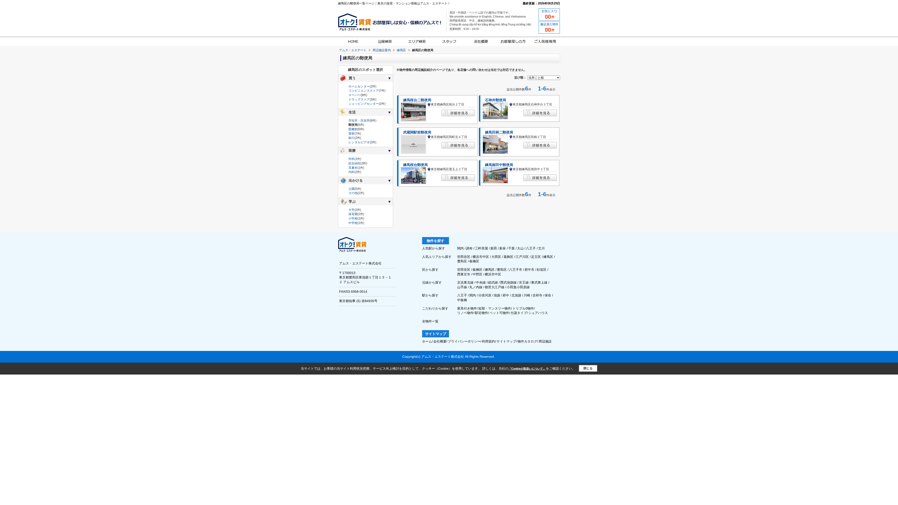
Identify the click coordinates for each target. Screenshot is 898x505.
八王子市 (515, 269)
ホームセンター (359, 86)
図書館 (353, 129)
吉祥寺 (537, 295)
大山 (521, 248)
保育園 (353, 214)
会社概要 (439, 341)
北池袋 (516, 295)
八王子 (531, 248)
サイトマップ (506, 341)
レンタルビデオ (359, 142)
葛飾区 (508, 257)
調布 (470, 248)
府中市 (529, 269)
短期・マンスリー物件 (494, 308)
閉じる (588, 368)
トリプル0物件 (523, 308)
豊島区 (462, 261)
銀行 (351, 138)
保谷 (548, 295)
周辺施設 (545, 341)
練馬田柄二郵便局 (499, 132)
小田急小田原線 (518, 287)
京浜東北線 (465, 282)
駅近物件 (481, 313)
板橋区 (474, 261)
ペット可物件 (499, 313)
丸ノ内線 (475, 287)
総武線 (493, 282)
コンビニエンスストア (363, 90)
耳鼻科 (353, 168)
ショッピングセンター (363, 103)
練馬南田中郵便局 (499, 165)
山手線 (462, 287)
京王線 (524, 282)
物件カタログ (527, 341)
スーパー (354, 95)
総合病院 (354, 163)
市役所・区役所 (359, 120)
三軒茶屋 (482, 248)
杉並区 (542, 269)
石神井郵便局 (495, 100)
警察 (351, 133)
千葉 (512, 248)
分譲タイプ (519, 313)
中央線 (481, 282)
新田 (494, 248)
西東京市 (463, 274)
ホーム (427, 341)
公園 (351, 189)
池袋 (497, 295)
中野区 (477, 274)
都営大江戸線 (494, 287)
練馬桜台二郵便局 (417, 100)
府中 (506, 295)
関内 (461, 248)
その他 (353, 193)
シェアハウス (538, 313)
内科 (351, 172)
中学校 (353, 223)
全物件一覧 (430, 321)
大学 (351, 210)
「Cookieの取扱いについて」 (527, 368)
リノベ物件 (465, 313)
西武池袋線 (508, 282)
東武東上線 (539, 282)
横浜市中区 (481, 257)
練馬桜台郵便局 (415, 165)
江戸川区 (523, 257)
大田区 (496, 257)
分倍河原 (484, 295)
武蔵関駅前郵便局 (417, 132)
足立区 (536, 257)
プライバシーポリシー (464, 341)
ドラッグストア (359, 99)
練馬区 (548, 257)
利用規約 (488, 341)
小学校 (353, 218)
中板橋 (462, 300)
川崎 (527, 295)
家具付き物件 (467, 308)
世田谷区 (464, 257)
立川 (541, 248)
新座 (503, 248)
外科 (351, 159)
